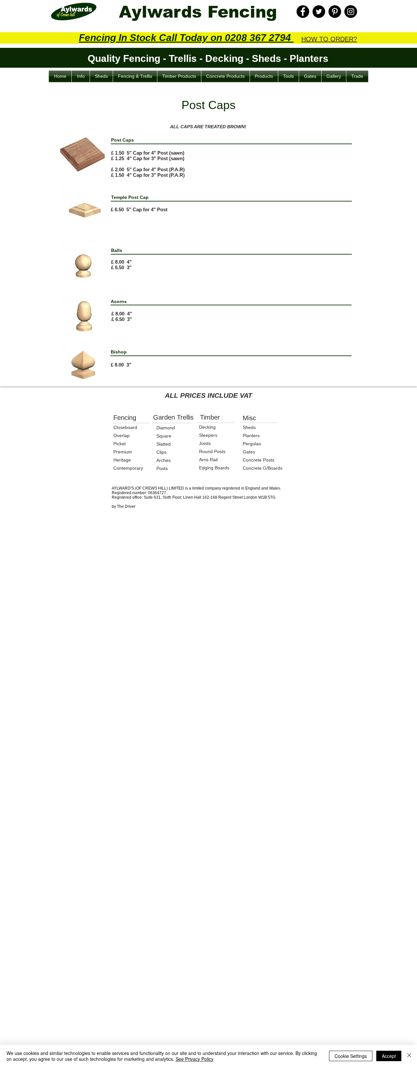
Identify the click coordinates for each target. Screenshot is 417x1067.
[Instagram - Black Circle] (350, 11)
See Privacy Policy (194, 1059)
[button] (81, 76)
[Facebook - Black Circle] (302, 11)
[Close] (409, 1056)
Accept (389, 1056)
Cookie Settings (351, 1056)
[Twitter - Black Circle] (318, 11)
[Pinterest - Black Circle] (334, 11)
